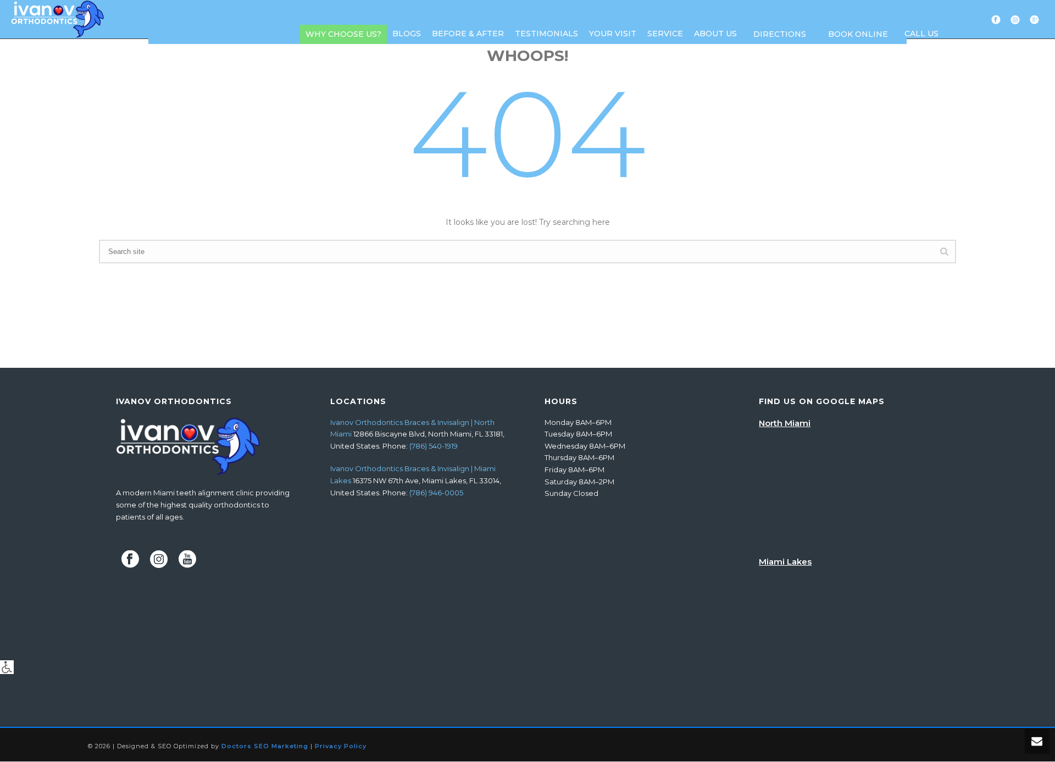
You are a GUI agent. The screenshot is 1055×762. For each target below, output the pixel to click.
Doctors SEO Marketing (264, 746)
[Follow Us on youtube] (187, 559)
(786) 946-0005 (436, 492)
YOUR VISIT (612, 33)
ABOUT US (715, 33)
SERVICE (665, 33)
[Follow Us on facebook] (130, 559)
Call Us (921, 33)
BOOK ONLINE (858, 34)
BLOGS (406, 33)
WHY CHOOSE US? (343, 34)
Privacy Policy (341, 746)
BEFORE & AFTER (468, 33)
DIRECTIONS (779, 34)
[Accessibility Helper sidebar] (7, 667)
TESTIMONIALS (546, 33)
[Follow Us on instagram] (159, 559)
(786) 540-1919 (433, 445)
